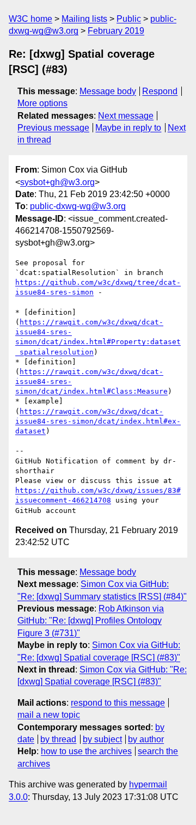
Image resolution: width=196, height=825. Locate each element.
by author (146, 739)
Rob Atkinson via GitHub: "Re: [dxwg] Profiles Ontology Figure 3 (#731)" (90, 621)
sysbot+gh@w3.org (57, 182)
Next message (126, 115)
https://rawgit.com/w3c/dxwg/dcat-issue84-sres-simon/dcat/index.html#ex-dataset (98, 421)
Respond (159, 91)
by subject (102, 739)
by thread (58, 739)
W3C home (30, 18)
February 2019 (116, 30)
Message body (107, 91)
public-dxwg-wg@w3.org (78, 206)
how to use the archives (86, 751)
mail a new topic (48, 714)
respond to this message (118, 702)
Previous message (53, 127)
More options (42, 103)
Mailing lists (84, 18)
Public (129, 18)
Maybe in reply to (128, 127)
